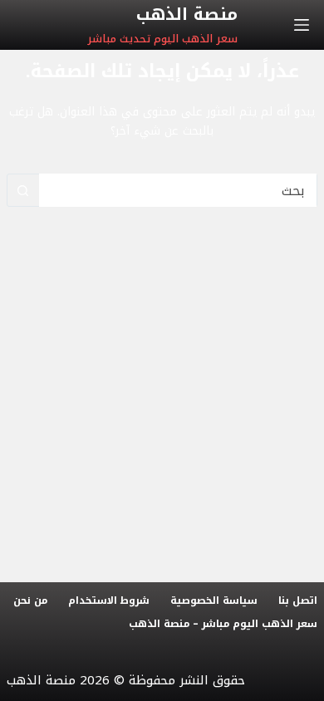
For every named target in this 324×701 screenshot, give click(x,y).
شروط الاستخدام (109, 601)
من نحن (30, 601)
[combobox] (178, 190)
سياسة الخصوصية (214, 601)
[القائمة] (301, 24)
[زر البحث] (23, 190)
